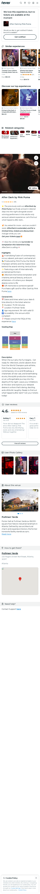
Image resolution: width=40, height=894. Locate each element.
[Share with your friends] (36, 158)
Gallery (34, 188)
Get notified (20, 37)
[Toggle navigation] (37, 3)
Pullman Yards (10, 553)
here (9, 291)
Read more (6, 534)
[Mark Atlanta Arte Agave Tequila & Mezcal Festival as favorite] (34, 51)
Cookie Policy (22, 890)
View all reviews (20, 443)
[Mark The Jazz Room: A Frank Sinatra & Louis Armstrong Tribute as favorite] (34, 91)
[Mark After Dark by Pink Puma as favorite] (36, 163)
